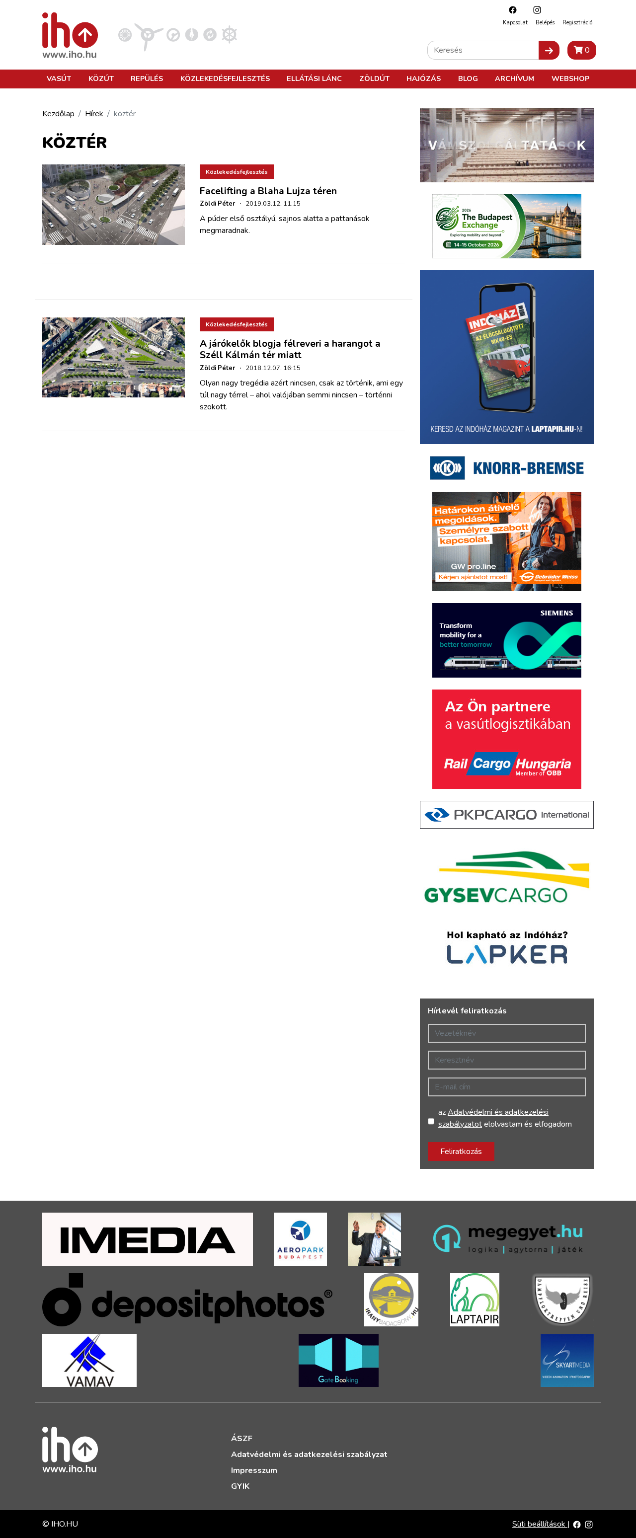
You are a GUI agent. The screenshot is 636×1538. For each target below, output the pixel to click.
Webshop (570, 78)
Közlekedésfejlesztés (225, 78)
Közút (101, 78)
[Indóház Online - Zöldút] (210, 34)
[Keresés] (549, 50)
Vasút (59, 78)
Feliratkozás (461, 1151)
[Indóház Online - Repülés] (149, 34)
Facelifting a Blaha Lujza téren (268, 191)
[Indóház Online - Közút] (173, 34)
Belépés (545, 22)
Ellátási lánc (314, 78)
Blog (468, 78)
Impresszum (254, 1470)
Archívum (514, 78)
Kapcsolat (515, 22)
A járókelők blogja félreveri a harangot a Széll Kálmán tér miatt (290, 349)
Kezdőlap (58, 113)
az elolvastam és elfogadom (505, 1118)
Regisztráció (577, 22)
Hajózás (423, 78)
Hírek (94, 113)
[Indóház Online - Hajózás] (229, 34)
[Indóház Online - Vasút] (125, 34)
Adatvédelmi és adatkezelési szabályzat (309, 1454)
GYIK (240, 1486)
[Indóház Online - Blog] (191, 34)
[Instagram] (534, 9)
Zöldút (374, 78)
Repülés (147, 78)
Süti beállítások (539, 1524)
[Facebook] (510, 9)
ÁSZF (241, 1438)
